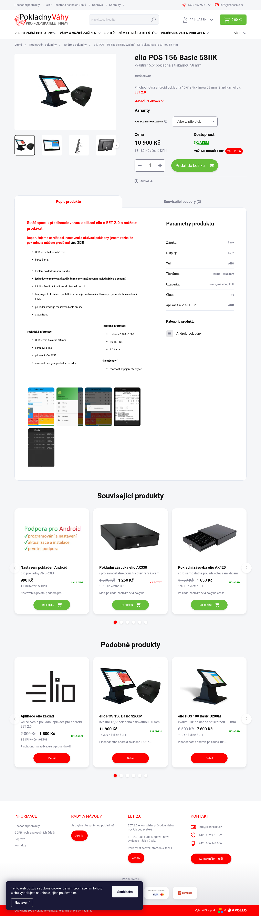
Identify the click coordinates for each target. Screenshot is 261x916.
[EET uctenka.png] (127, 406)
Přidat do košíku (190, 165)
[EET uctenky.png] (41, 447)
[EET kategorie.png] (41, 406)
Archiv (79, 835)
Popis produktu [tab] (68, 201)
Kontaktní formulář (211, 858)
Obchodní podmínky (27, 5)
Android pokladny (189, 333)
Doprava (97, 5)
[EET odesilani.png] (98, 406)
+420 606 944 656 (210, 843)
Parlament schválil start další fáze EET (152, 848)
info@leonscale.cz (210, 826)
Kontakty (115, 5)
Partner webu (130, 879)
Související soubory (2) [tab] (182, 201)
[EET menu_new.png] (69, 406)
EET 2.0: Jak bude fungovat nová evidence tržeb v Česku (148, 839)
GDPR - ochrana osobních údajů (66, 5)
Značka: (143, 75)
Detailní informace (147, 100)
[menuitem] (35, 33)
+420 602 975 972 (210, 835)
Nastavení (22, 903)
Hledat (153, 19)
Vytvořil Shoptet (205, 910)
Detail (51, 758)
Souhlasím (125, 892)
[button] (115, 622)
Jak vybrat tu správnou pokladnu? (92, 825)
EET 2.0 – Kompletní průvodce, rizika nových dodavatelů (151, 827)
